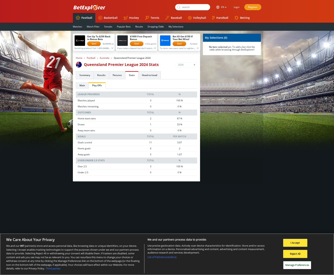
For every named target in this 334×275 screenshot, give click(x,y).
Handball (222, 18)
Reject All (295, 253)
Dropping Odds (156, 26)
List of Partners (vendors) (161, 257)
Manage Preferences (297, 265)
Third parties (53, 268)
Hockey (134, 18)
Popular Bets (124, 26)
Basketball (111, 18)
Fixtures (117, 75)
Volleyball (199, 18)
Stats (132, 75)
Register (252, 7)
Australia (104, 58)
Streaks (108, 26)
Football (86, 18)
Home (79, 58)
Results (139, 26)
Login (236, 7)
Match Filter (93, 26)
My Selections (176, 26)
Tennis (155, 18)
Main (82, 85)
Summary (84, 75)
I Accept (295, 242)
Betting (245, 18)
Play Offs (97, 85)
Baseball (176, 18)
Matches (77, 26)
